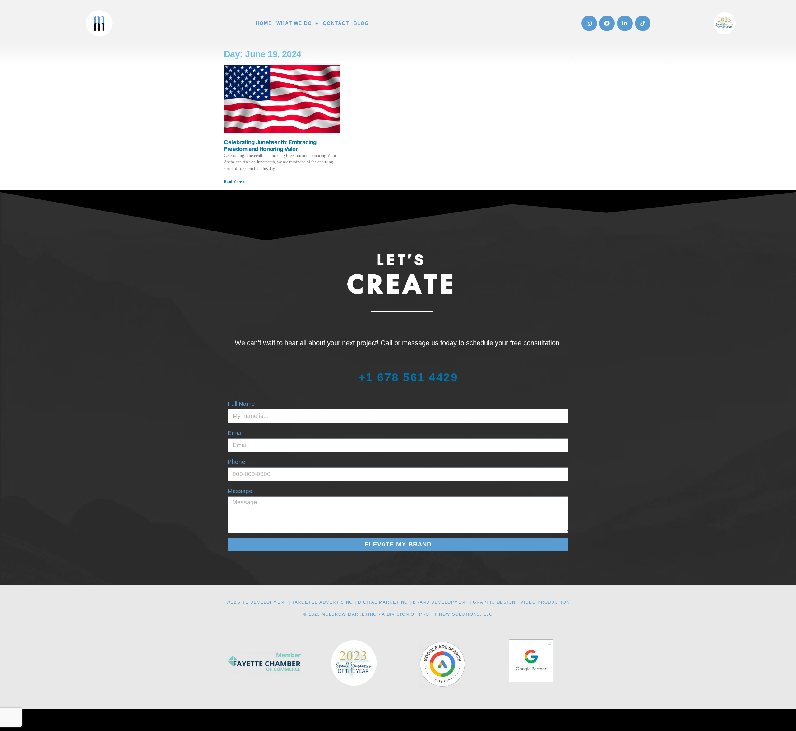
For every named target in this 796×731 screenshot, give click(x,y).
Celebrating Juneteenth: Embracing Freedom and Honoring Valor (270, 145)
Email (235, 433)
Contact (336, 23)
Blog (361, 23)
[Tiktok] (642, 23)
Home (264, 23)
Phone (236, 462)
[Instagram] (589, 23)
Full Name (241, 403)
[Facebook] (607, 23)
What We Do (294, 23)
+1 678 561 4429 (408, 377)
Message (240, 491)
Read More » (234, 182)
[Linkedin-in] (624, 23)
